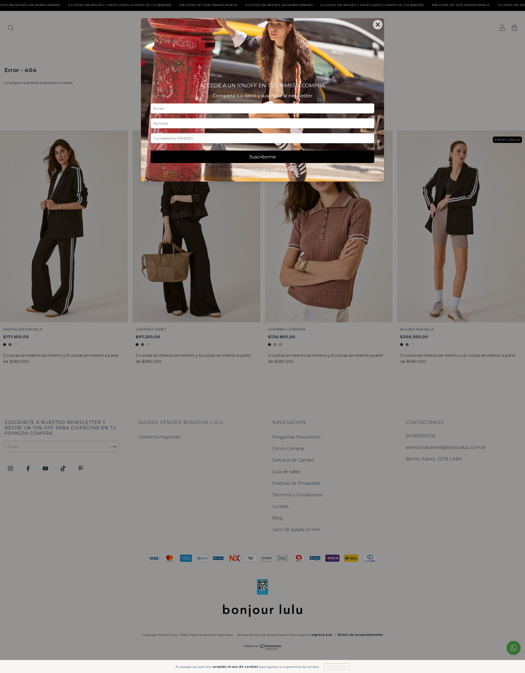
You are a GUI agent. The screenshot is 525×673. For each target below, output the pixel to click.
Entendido (336, 666)
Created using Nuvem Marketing (262, 177)
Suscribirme (262, 157)
